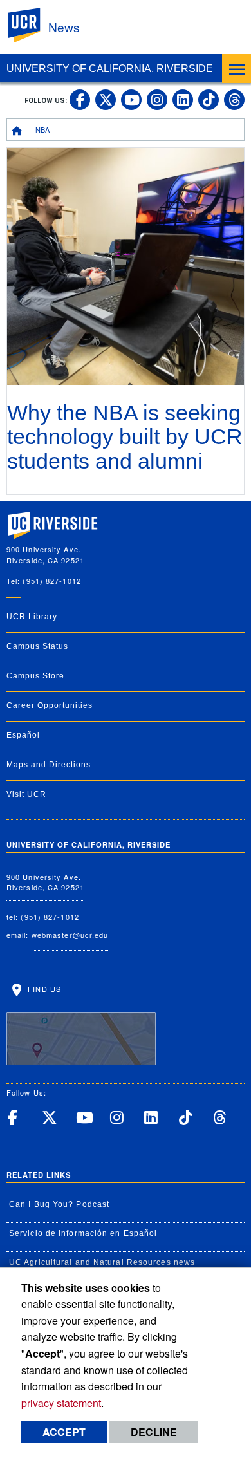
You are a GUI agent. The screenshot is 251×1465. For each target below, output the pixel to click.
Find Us (43, 989)
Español (23, 735)
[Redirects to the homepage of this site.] (16, 129)
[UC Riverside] (31, 25)
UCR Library (31, 616)
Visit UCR (26, 794)
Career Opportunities (49, 705)
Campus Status (37, 646)
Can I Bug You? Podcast (59, 1204)
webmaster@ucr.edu (70, 934)
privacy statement (61, 1402)
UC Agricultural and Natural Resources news (102, 1262)
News (64, 26)
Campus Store (35, 675)
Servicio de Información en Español (83, 1233)
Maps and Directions (48, 764)
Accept (64, 1431)
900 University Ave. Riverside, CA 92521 (45, 882)
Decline (154, 1431)
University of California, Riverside (109, 68)
